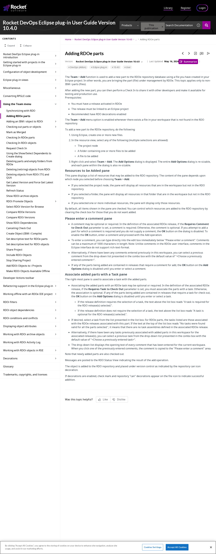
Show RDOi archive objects (22, 196)
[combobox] (167, 25)
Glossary (8, 366)
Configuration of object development (25, 72)
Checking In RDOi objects (21, 143)
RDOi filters (10, 302)
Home (68, 39)
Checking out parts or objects (23, 127)
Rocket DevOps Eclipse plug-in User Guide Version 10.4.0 (103, 39)
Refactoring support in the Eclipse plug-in (28, 286)
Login (202, 8)
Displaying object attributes (20, 326)
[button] (162, 27)
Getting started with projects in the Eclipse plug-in (24, 63)
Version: (69, 61)
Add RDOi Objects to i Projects (24, 265)
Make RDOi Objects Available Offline (28, 271)
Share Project (14, 249)
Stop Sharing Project (18, 260)
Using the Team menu (17, 104)
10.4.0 (117, 67)
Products (127, 25)
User (128, 67)
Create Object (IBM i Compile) (24, 233)
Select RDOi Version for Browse (25, 206)
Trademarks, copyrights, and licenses (25, 374)
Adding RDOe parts (18, 116)
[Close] (210, 547)
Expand (11, 45)
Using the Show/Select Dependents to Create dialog (28, 155)
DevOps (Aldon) (78, 67)
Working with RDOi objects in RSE (23, 350)
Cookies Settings (152, 547)
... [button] (136, 39)
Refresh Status (15, 190)
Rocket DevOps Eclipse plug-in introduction (21, 55)
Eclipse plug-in (100, 67)
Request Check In (16, 148)
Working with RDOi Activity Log (21, 342)
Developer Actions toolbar (18, 278)
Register (186, 8)
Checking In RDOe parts (20, 137)
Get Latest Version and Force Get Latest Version (29, 184)
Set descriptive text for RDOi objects (27, 244)
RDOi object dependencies (18, 310)
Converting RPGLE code (17, 96)
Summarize (190, 61)
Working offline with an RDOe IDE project (27, 294)
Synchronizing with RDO (20, 110)
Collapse (27, 45)
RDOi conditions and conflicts (20, 318)
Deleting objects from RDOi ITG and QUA (27, 176)
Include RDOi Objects (19, 255)
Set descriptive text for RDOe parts (27, 239)
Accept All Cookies (177, 547)
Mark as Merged (16, 132)
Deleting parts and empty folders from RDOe (29, 163)
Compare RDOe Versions (21, 212)
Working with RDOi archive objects (24, 334)
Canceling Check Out (18, 228)
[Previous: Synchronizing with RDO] (183, 53)
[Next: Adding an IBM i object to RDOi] (189, 53)
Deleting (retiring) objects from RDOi (28, 169)
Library (168, 8)
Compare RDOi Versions (20, 217)
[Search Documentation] (206, 25)
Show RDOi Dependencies (21, 223)
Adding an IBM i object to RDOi (24, 121)
